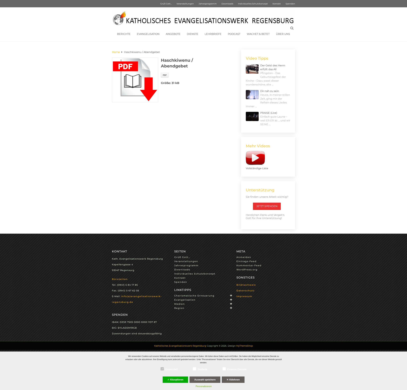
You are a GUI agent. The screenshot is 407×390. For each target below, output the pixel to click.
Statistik (202, 369)
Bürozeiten (120, 279)
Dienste (192, 33)
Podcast (234, 33)
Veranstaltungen (185, 3)
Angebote (173, 33)
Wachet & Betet (258, 33)
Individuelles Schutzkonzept (253, 3)
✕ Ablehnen (233, 379)
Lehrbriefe (213, 33)
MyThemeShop (244, 345)
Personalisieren (204, 386)
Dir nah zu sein (269, 91)
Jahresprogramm (208, 3)
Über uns (283, 33)
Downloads (227, 3)
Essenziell (171, 369)
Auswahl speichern (205, 379)
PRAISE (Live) (268, 112)
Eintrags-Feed (246, 261)
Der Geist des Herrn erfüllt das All (272, 67)
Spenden (290, 3)
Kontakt (276, 3)
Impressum (244, 296)
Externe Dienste (237, 369)
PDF (165, 75)
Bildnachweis (246, 284)
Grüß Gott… (166, 3)
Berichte (124, 33)
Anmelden (243, 257)
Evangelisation (148, 33)
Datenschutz (245, 290)
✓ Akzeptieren (175, 379)
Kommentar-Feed (249, 265)
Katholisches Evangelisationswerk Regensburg (180, 345)
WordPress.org (247, 269)
